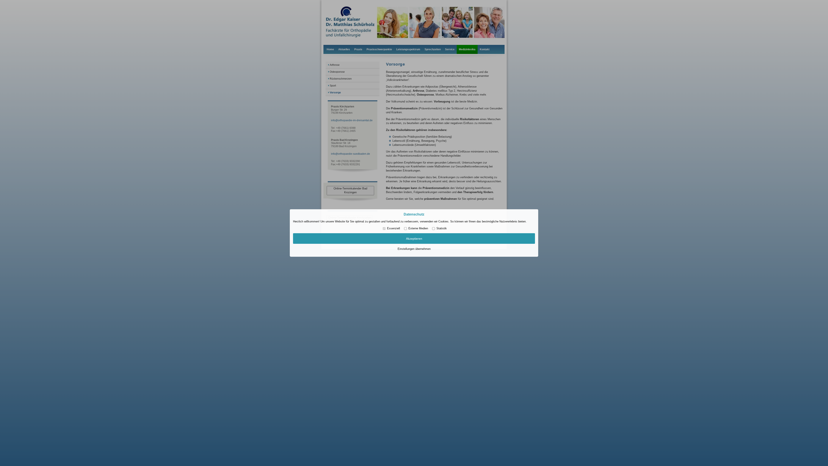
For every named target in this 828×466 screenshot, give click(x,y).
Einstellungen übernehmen (414, 248)
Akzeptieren (414, 238)
